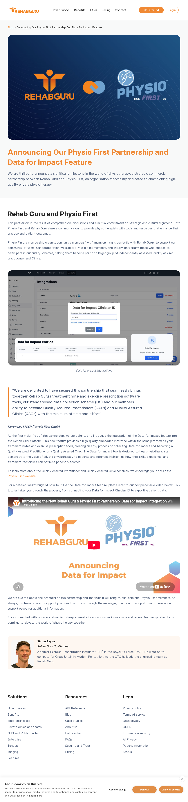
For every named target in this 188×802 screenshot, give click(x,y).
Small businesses (19, 721)
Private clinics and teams (25, 727)
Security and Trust (77, 745)
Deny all (144, 789)
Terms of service (134, 714)
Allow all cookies (171, 789)
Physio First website (22, 476)
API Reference (75, 708)
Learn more (35, 795)
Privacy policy (132, 708)
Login (172, 10)
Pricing (106, 10)
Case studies (74, 721)
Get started (151, 10)
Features (13, 758)
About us (71, 727)
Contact (120, 10)
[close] (182, 779)
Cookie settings (117, 789)
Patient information (136, 745)
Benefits (80, 10)
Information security (136, 733)
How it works (60, 10)
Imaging (13, 752)
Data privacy (131, 721)
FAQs (93, 10)
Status (127, 752)
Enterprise (14, 739)
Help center (73, 733)
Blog (10, 27)
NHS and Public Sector (23, 733)
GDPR (127, 727)
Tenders (13, 745)
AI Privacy (130, 739)
